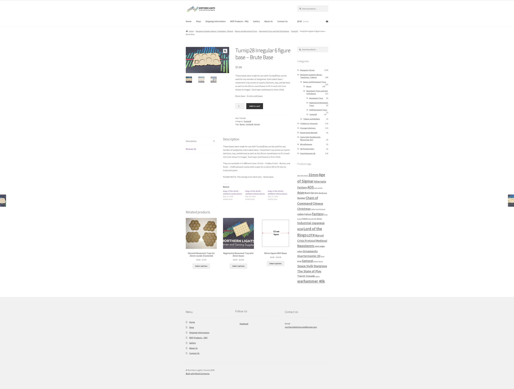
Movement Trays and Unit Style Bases (274, 31)
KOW (300, 229)
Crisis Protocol (320, 209)
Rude (299, 261)
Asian (300, 192)
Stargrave (320, 266)
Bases (242, 124)
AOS (310, 187)
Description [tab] (191, 141)
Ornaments (310, 251)
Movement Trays (316, 98)
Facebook (244, 323)
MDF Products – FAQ (239, 21)
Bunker (301, 198)
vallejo (317, 276)
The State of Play (309, 271)
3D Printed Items (307, 149)
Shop (198, 21)
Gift (315, 219)
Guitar (319, 218)
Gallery (256, 21)
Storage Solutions (307, 128)
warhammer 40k (311, 281)
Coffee (313, 209)
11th (298, 175)
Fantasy (318, 214)
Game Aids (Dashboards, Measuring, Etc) (310, 138)
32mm (313, 174)
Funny (305, 218)
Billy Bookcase (321, 193)
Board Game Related (308, 132)
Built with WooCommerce (197, 373)
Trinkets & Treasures (309, 123)
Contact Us (282, 21)
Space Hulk (305, 266)
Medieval (321, 240)
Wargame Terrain (307, 70)
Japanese (318, 223)
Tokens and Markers (311, 119)
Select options (201, 266)
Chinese (318, 203)
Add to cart (254, 106)
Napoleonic (306, 246)
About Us (268, 21)
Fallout (307, 214)
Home (188, 21)
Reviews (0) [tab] (191, 149)
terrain (257, 124)
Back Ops (309, 192)
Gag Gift (310, 219)
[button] (225, 51)
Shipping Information (215, 21)
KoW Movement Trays (318, 110)
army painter (318, 188)
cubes (300, 214)
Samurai (307, 261)
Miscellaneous (306, 144)
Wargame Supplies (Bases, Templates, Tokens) (214, 31)
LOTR (311, 235)
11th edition (304, 175)
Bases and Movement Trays (246, 31)
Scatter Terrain (318, 261)
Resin (322, 256)
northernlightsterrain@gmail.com (301, 327)
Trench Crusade (306, 276)
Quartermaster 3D (307, 153)
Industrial (304, 223)
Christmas (304, 209)
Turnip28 (294, 31)
